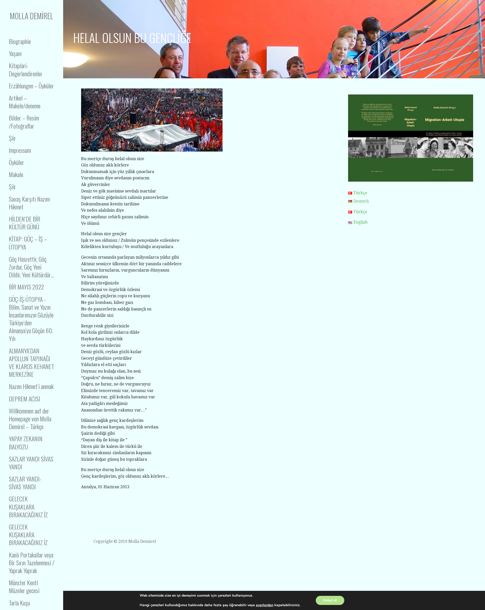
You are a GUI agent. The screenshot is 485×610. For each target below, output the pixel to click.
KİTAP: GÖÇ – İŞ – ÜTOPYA (28, 242)
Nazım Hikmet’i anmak (31, 386)
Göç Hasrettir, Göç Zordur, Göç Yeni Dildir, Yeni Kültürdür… (31, 266)
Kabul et (330, 600)
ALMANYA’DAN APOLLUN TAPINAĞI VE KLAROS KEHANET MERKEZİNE (31, 362)
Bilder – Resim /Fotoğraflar (24, 121)
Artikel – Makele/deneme (24, 101)
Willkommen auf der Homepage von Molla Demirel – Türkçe (30, 418)
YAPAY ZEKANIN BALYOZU (25, 442)
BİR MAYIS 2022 (26, 286)
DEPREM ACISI (24, 398)
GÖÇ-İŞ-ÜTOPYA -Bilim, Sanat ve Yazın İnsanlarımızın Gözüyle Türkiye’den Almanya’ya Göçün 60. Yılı (31, 319)
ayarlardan (264, 605)
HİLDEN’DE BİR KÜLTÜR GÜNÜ (24, 222)
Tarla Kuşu (19, 602)
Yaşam (15, 53)
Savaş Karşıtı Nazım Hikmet (29, 202)
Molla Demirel (31, 15)
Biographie (20, 41)
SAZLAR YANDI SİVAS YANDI (31, 462)
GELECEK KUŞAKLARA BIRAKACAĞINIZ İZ (28, 506)
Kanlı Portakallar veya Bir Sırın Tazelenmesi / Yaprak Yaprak (31, 562)
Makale (16, 174)
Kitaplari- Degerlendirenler (25, 69)
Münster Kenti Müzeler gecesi (24, 586)
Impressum (20, 150)
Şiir (12, 137)
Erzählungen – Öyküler (31, 85)
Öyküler (16, 162)
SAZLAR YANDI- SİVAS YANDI (25, 482)
